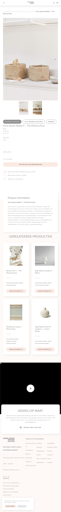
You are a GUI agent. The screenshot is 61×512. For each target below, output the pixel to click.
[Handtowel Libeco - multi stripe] (16, 312)
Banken (28, 454)
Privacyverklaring (8, 489)
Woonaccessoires (14, 11)
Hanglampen (40, 451)
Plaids (49, 458)
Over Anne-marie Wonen (11, 483)
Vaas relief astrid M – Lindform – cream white (43, 329)
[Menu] (3, 2)
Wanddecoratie (52, 447)
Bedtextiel (29, 458)
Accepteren (10, 506)
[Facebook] (3, 476)
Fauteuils (39, 447)
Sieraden (50, 455)
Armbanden (29, 450)
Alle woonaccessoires (28, 11)
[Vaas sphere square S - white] (45, 256)
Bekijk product (16, 291)
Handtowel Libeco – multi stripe (14, 328)
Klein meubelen (41, 458)
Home (5, 11)
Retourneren (7, 495)
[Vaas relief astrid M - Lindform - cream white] (45, 312)
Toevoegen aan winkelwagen (30, 164)
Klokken (49, 451)
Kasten (38, 455)
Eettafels (39, 443)
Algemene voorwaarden (10, 492)
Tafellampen (40, 462)
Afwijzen (22, 506)
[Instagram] (6, 476)
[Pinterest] (8, 476)
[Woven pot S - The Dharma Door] (16, 256)
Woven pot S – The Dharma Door (14, 272)
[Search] (54, 3)
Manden (51, 121)
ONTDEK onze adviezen (32, 427)
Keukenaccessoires (11, 341)
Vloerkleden (51, 443)
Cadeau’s (29, 462)
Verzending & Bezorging (11, 486)
